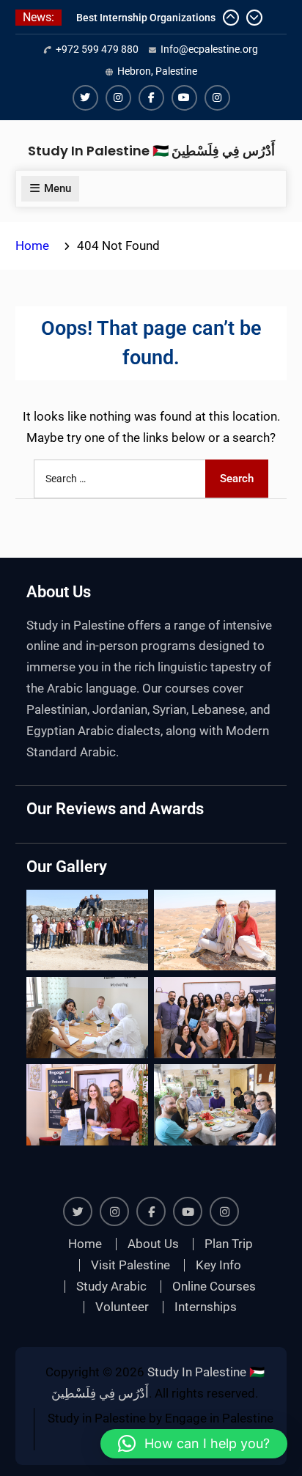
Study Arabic (111, 1286)
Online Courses (214, 1286)
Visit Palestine (130, 1265)
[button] (193, 1443)
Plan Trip (229, 1244)
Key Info (218, 1265)
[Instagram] (118, 98)
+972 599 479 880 (97, 49)
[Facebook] (151, 98)
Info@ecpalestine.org (209, 49)
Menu (57, 188)
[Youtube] (184, 98)
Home (85, 1244)
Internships (205, 1307)
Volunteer (122, 1307)
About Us (153, 1244)
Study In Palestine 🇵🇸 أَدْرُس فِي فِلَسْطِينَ (151, 150)
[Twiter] (85, 98)
